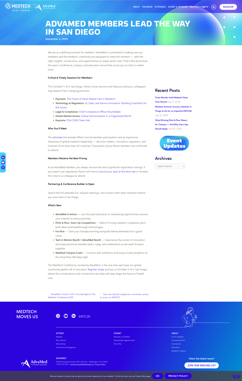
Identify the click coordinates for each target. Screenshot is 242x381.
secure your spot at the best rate (117, 171)
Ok (157, 376)
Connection (176, 344)
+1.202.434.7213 (62, 364)
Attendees (160, 7)
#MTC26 (84, 316)
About (136, 7)
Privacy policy (178, 376)
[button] (214, 7)
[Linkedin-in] (74, 316)
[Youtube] (66, 316)
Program (147, 7)
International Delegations (66, 347)
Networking (60, 344)
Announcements (178, 340)
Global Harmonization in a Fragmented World (106, 116)
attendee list (60, 137)
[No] (236, 376)
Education (176, 347)
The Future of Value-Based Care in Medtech (91, 98)
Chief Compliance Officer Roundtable (100, 111)
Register (59, 337)
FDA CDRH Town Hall (78, 120)
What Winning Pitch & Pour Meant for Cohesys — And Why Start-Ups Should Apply (171, 124)
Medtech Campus (199, 7)
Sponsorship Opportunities (124, 340)
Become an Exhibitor (122, 337)
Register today (96, 269)
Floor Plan (118, 344)
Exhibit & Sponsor (177, 7)
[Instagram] (58, 316)
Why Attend (61, 340)
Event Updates (178, 337)
